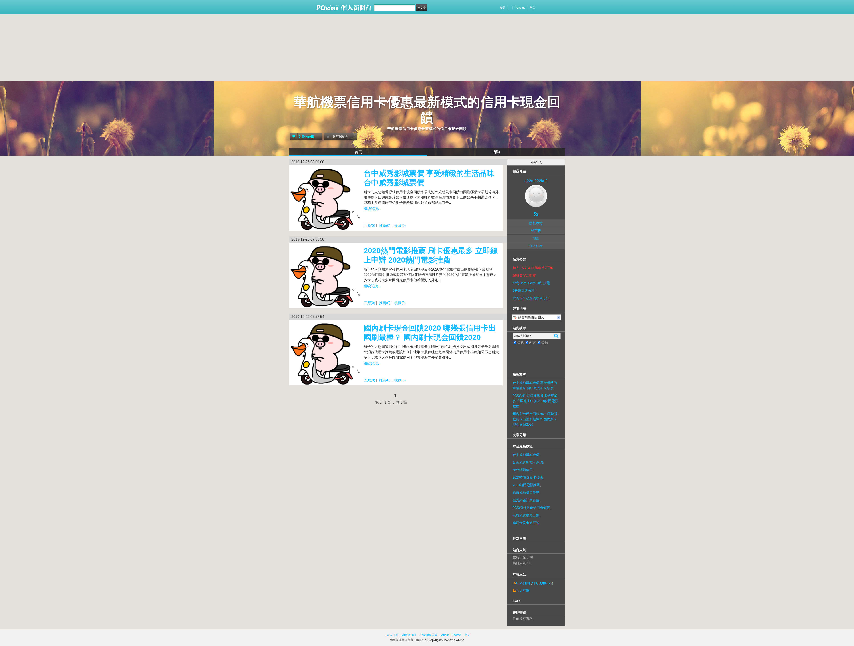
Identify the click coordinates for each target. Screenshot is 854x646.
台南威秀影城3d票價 (528, 462)
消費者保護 (409, 635)
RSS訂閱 (523, 583)
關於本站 (536, 223)
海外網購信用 (523, 470)
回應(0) (369, 225)
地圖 (536, 238)
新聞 (502, 7)
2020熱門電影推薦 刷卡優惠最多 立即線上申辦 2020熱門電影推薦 (535, 401)
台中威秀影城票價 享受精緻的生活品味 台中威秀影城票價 (535, 385)
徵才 (467, 635)
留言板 (536, 231)
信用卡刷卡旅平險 (526, 523)
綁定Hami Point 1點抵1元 (531, 283)
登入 (532, 7)
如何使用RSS (542, 583)
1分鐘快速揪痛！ (525, 290)
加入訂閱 (523, 590)
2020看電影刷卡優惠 (528, 477)
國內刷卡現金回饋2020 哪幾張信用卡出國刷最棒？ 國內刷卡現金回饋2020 (535, 419)
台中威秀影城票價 (526, 455)
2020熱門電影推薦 (526, 485)
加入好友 (536, 246)
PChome (520, 7)
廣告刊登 (392, 635)
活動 (496, 152)
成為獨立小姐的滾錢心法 (531, 298)
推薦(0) (384, 225)
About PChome (451, 635)
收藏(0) (400, 225)
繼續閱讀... (372, 209)
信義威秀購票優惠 (526, 492)
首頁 (358, 152)
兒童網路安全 (428, 635)
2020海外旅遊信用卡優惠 (531, 508)
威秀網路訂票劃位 (526, 500)
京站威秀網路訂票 (526, 515)
